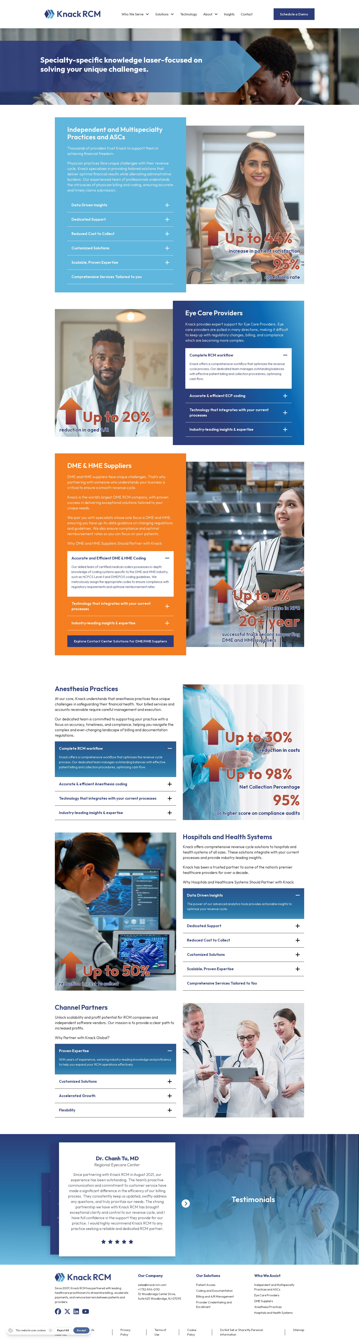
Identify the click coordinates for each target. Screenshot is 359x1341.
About (207, 14)
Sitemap (298, 1330)
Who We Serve (133, 14)
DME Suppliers (263, 1301)
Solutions (161, 14)
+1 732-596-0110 (149, 1289)
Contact (246, 14)
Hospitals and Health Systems (273, 1313)
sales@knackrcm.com (152, 1285)
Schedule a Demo (294, 14)
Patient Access (205, 1285)
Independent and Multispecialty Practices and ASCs (274, 1287)
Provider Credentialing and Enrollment (214, 1304)
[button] (120, 205)
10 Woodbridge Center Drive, (157, 1294)
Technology (188, 14)
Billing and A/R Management (215, 1296)
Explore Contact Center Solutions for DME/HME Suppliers (120, 641)
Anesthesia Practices (268, 1307)
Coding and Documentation (214, 1291)
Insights (229, 14)
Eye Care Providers (266, 1295)
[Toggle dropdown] (147, 14)
